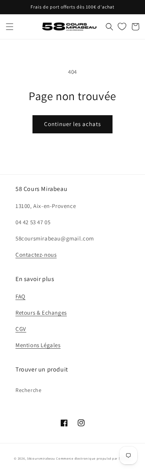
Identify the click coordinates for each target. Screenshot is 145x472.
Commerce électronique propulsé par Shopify (93, 458)
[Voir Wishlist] (122, 26)
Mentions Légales (38, 345)
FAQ (20, 296)
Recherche (28, 390)
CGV (20, 328)
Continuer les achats (72, 124)
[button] (9, 26)
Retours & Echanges (41, 312)
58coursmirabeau (41, 458)
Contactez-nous (35, 254)
